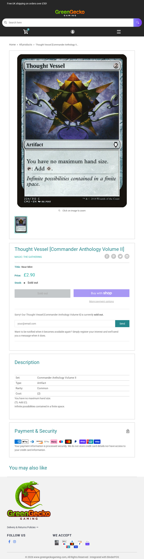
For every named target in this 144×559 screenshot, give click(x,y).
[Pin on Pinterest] (113, 256)
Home (12, 44)
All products (25, 44)
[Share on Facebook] (106, 256)
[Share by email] (127, 256)
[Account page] (73, 32)
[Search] (137, 22)
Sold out (42, 293)
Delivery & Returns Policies (21, 527)
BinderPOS (113, 557)
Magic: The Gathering (28, 256)
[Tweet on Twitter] (120, 256)
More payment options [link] (101, 301)
